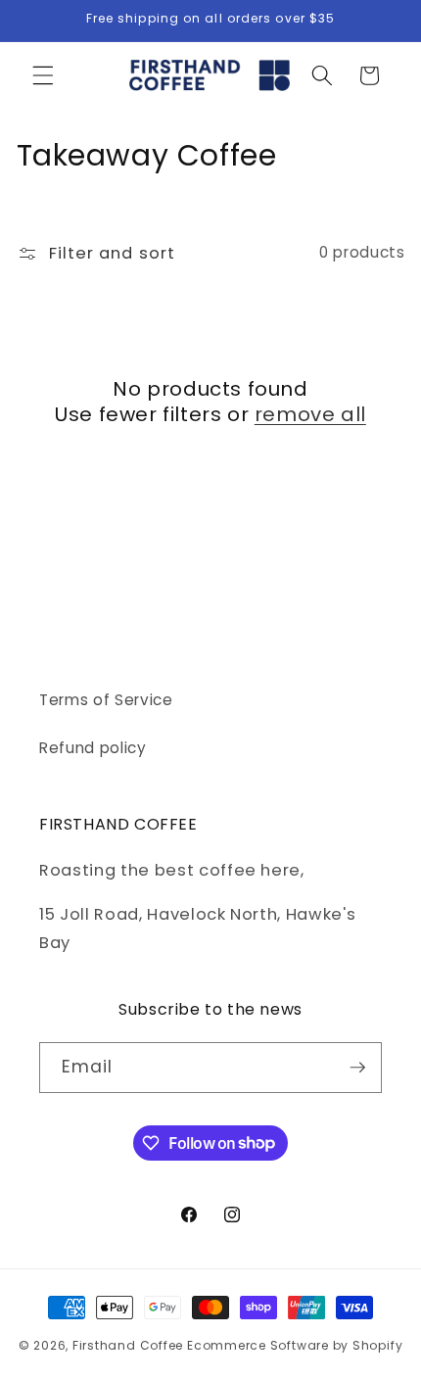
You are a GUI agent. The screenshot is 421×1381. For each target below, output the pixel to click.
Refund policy (93, 748)
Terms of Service (106, 700)
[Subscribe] (357, 1067)
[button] (43, 75)
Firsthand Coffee (127, 1345)
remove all (310, 414)
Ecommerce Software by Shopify (294, 1345)
